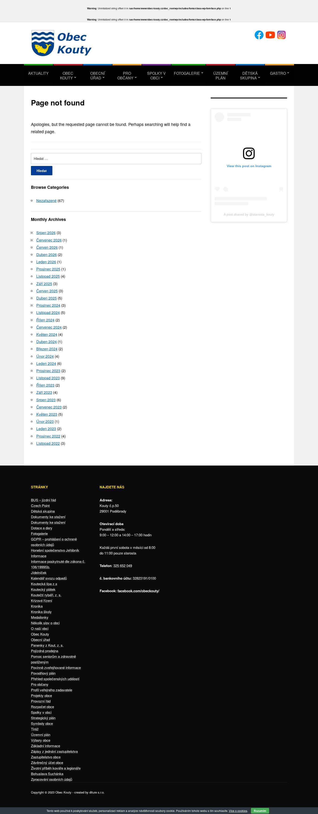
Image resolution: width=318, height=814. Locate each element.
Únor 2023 (45, 421)
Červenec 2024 (49, 327)
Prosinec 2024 (48, 305)
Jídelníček (39, 572)
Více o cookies (238, 811)
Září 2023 (44, 392)
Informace (38, 555)
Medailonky (39, 617)
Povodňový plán (43, 673)
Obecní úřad (97, 76)
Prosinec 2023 (48, 370)
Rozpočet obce (42, 706)
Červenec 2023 (49, 407)
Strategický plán (43, 717)
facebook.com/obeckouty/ (138, 590)
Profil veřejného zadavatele (51, 689)
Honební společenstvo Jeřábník (55, 550)
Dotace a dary (41, 527)
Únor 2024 (45, 356)
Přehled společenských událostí (55, 678)
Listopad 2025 (48, 276)
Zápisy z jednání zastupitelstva (54, 751)
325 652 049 (122, 565)
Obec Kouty (67, 76)
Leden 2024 (46, 363)
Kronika (37, 606)
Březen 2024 (47, 348)
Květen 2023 (46, 414)
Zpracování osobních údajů (51, 779)
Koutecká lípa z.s (44, 583)
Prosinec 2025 (48, 269)
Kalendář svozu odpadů (49, 578)
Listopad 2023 (48, 378)
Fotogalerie (187, 73)
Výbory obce (40, 740)
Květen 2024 (46, 334)
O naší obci (39, 628)
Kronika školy (41, 611)
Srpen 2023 (46, 399)
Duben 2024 (46, 341)
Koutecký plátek (43, 589)
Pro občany (125, 76)
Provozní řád (41, 701)
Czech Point (40, 505)
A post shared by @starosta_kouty (249, 214)
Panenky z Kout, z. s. (47, 645)
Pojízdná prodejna (44, 650)
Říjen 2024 (45, 320)
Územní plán (220, 76)
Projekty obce (41, 695)
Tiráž (35, 728)
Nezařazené (46, 200)
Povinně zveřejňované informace (56, 667)
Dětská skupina (249, 76)
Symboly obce (42, 723)
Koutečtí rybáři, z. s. (46, 594)
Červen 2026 (47, 247)
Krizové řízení (41, 600)
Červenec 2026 (49, 240)
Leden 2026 (46, 261)
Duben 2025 (46, 298)
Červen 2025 (47, 291)
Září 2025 (44, 283)
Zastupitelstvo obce (46, 756)
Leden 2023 (46, 428)
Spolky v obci (156, 76)
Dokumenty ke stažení (48, 516)
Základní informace (45, 745)
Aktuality (38, 73)
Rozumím (260, 811)
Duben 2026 (46, 254)
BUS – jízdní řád (43, 499)
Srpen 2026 (46, 232)
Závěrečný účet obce (47, 762)
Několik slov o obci (45, 622)
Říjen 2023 (45, 385)
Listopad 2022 (48, 443)
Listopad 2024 (48, 312)
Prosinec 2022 (48, 436)
